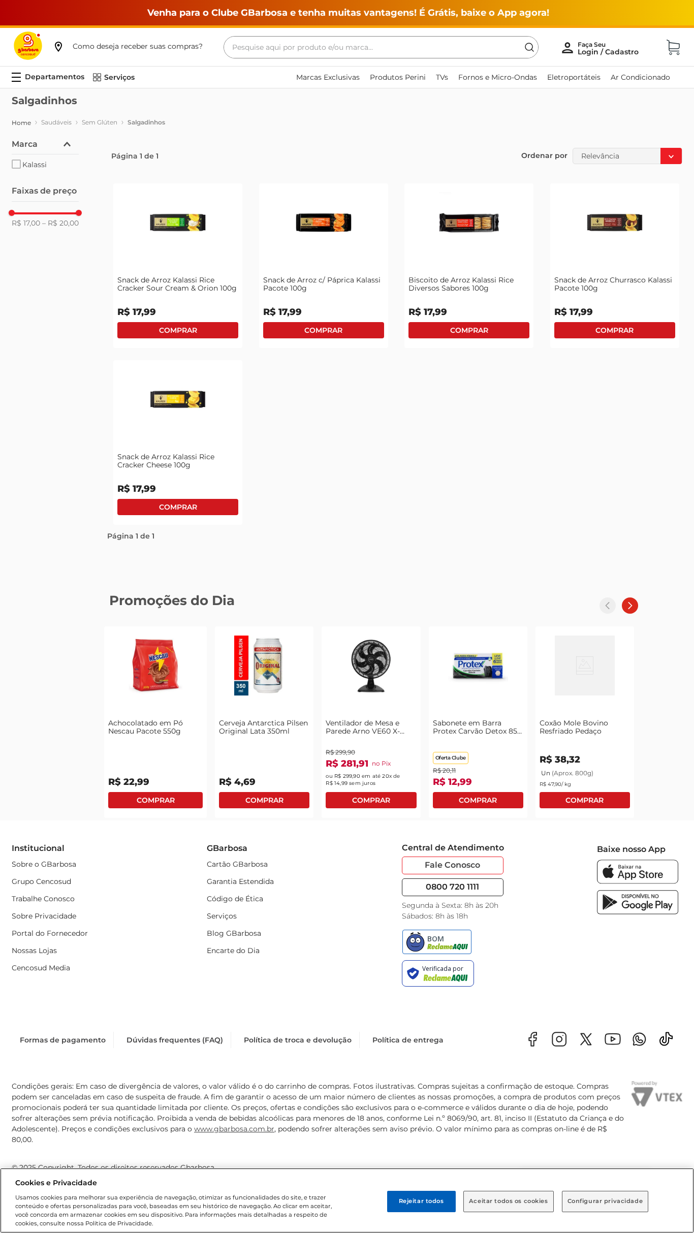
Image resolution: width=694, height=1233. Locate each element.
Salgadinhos (146, 122)
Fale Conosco (452, 865)
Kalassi (34, 164)
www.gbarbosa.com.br (234, 1128)
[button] (127, 46)
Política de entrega (408, 1040)
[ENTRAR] (609, 48)
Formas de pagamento (63, 1040)
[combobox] (381, 47)
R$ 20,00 (60, 223)
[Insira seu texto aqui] (639, 1040)
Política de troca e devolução (298, 1040)
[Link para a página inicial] (21, 123)
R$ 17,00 (26, 223)
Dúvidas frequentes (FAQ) (175, 1040)
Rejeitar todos (421, 1201)
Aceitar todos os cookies (508, 1201)
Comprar (177, 330)
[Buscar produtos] (529, 47)
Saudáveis (56, 122)
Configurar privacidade (605, 1201)
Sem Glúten (99, 122)
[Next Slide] (630, 605)
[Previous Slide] (608, 605)
